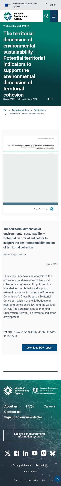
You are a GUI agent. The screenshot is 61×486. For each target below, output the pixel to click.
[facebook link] (17, 453)
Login (44, 480)
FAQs (30, 406)
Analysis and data (20, 110)
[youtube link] (35, 453)
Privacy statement (22, 465)
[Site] (20, 16)
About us (11, 406)
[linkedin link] (26, 453)
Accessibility (42, 465)
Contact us (12, 412)
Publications (40, 110)
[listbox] (30, 5)
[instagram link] (44, 453)
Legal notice (30, 471)
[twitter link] (8, 453)
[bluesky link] (53, 453)
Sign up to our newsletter (23, 417)
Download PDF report (39, 347)
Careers (50, 406)
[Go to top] (57, 479)
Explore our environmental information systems (30, 435)
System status (31, 480)
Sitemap (17, 480)
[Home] (5, 110)
